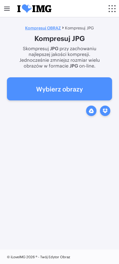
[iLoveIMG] (34, 8)
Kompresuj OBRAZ (43, 27)
